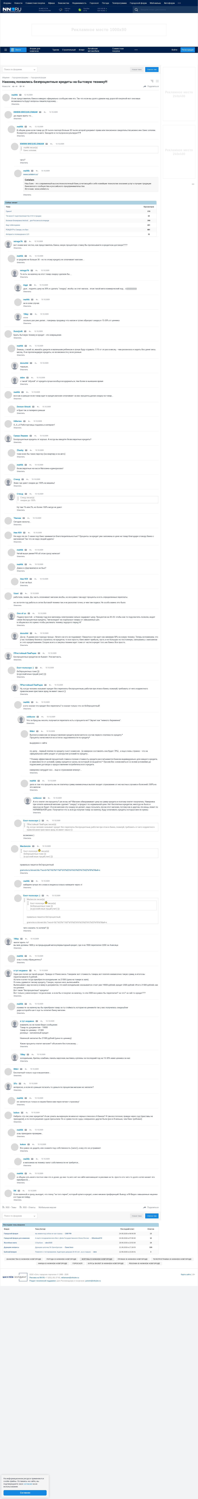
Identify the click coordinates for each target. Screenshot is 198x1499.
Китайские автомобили (93, 49)
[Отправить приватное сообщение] (20, 94)
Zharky (20, 450)
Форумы (7, 3)
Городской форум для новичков (16, 1238)
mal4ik (14, 95)
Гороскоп (94, 3)
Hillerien (18, 421)
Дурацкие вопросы (11, 1247)
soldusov (31, 717)
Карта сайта (186, 1274)
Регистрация (188, 50)
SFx (15, 1083)
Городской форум (138, 3)
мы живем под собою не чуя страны (48, 1234)
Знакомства (63, 3)
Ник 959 (18, 532)
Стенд (17, 479)
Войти (174, 50)
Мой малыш (155, 3)
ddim (22, 377)
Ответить (15, 104)
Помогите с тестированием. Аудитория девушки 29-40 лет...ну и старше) (63, 1252)
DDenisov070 (97, 1238)
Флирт (82, 50)
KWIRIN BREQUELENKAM (25, 112)
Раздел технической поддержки (42, 1281)
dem (95, 1252)
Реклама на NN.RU (37, 1278)
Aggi (25, 285)
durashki (24, 363)
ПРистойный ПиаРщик (25, 653)
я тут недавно (21, 970)
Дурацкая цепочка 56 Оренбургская (48, 1247)
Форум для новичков (35, 49)
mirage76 (18, 241)
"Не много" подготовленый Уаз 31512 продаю (23, 216)
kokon (16, 1112)
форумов (21, 1225)
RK (15, 1190)
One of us (21, 613)
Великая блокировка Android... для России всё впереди (27, 221)
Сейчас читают (11, 203)
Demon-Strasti (24, 406)
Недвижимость (79, 3)
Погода (105, 3)
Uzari (16, 593)
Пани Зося (69, 1247)
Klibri (32, 731)
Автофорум (169, 3)
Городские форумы (20, 78)
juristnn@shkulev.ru (93, 1281)
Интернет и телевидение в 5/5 (17, 234)
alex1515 (48, 1243)
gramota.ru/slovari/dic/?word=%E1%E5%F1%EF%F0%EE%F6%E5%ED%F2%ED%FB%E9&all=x (60, 870)
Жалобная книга (10, 1243)
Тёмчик (17, 518)
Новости (18, 3)
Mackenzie (25, 846)
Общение (5, 78)
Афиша (51, 3)
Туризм (55, 50)
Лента (18, 50)
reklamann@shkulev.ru (70, 1278)
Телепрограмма (119, 3)
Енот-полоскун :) (25, 668)
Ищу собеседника (13, 225)
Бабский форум (10, 1252)
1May (25, 314)
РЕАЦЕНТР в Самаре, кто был (17, 230)
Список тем (152, 69)
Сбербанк (39, 1243)
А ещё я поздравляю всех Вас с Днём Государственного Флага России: (62, 1238)
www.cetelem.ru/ (30, 174)
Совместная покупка (35, 3)
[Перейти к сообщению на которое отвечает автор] (45, 112)
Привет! (9, 211)
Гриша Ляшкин (21, 436)
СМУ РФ (68, 1234)
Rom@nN (18, 331)
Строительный (69, 50)
